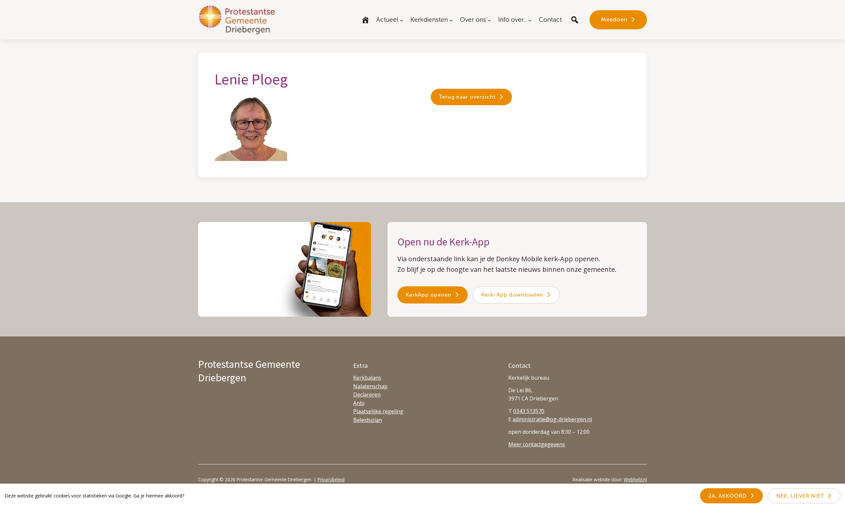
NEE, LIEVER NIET (800, 496)
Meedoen (614, 19)
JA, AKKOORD (727, 496)
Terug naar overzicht (467, 97)
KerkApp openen (429, 295)
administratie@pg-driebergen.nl (552, 419)
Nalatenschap (370, 386)
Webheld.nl (635, 479)
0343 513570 (528, 411)
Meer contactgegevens (536, 444)
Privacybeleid (331, 479)
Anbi (358, 403)
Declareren (367, 394)
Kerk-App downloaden (512, 295)
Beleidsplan (367, 420)
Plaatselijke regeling (378, 411)
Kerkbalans (367, 377)
